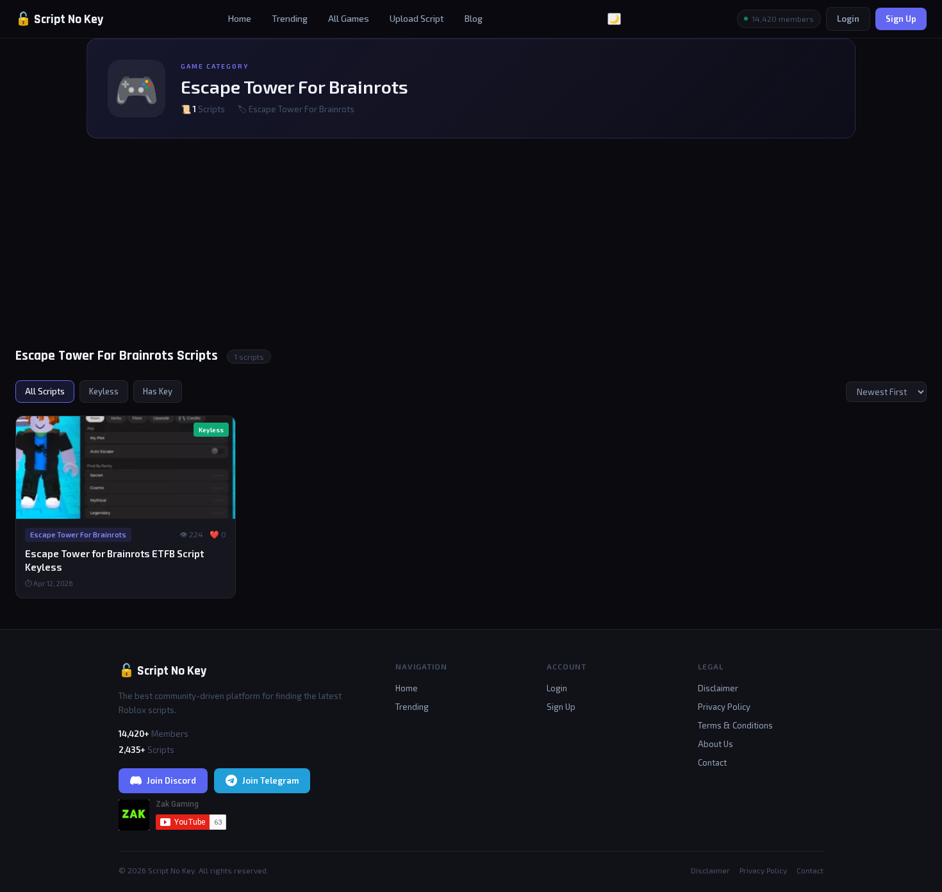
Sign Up (901, 18)
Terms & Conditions (735, 725)
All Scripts (45, 391)
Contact (712, 762)
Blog (474, 18)
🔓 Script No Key (59, 19)
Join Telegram (270, 780)
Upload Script (417, 18)
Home (239, 18)
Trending (290, 18)
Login (848, 18)
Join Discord (171, 780)
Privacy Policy (724, 707)
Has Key (157, 391)
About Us (715, 744)
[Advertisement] (471, 249)
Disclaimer (718, 688)
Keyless (104, 391)
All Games (348, 18)
